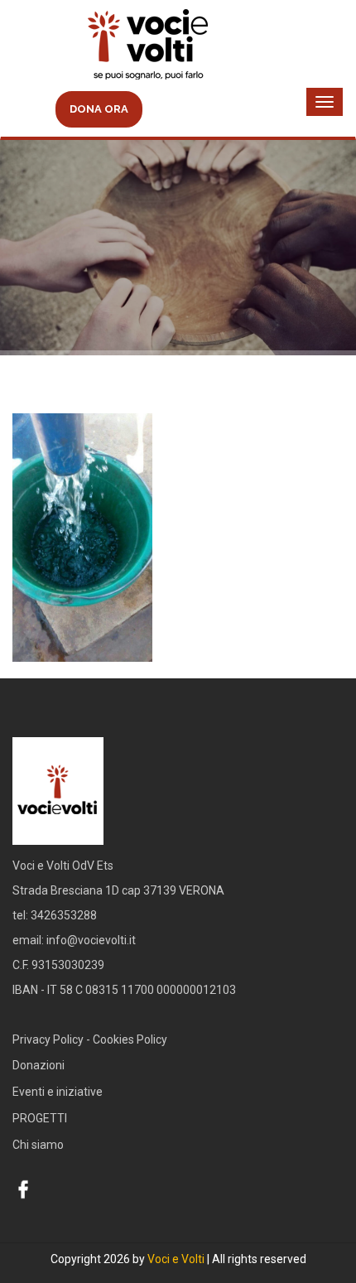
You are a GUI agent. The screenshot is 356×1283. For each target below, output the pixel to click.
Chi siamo (38, 1144)
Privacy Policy (48, 1039)
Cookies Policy (130, 1039)
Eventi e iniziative (57, 1091)
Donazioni (38, 1065)
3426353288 (64, 915)
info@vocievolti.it (91, 940)
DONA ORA (99, 109)
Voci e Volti (175, 1259)
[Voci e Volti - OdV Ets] (178, 46)
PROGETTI (39, 1118)
